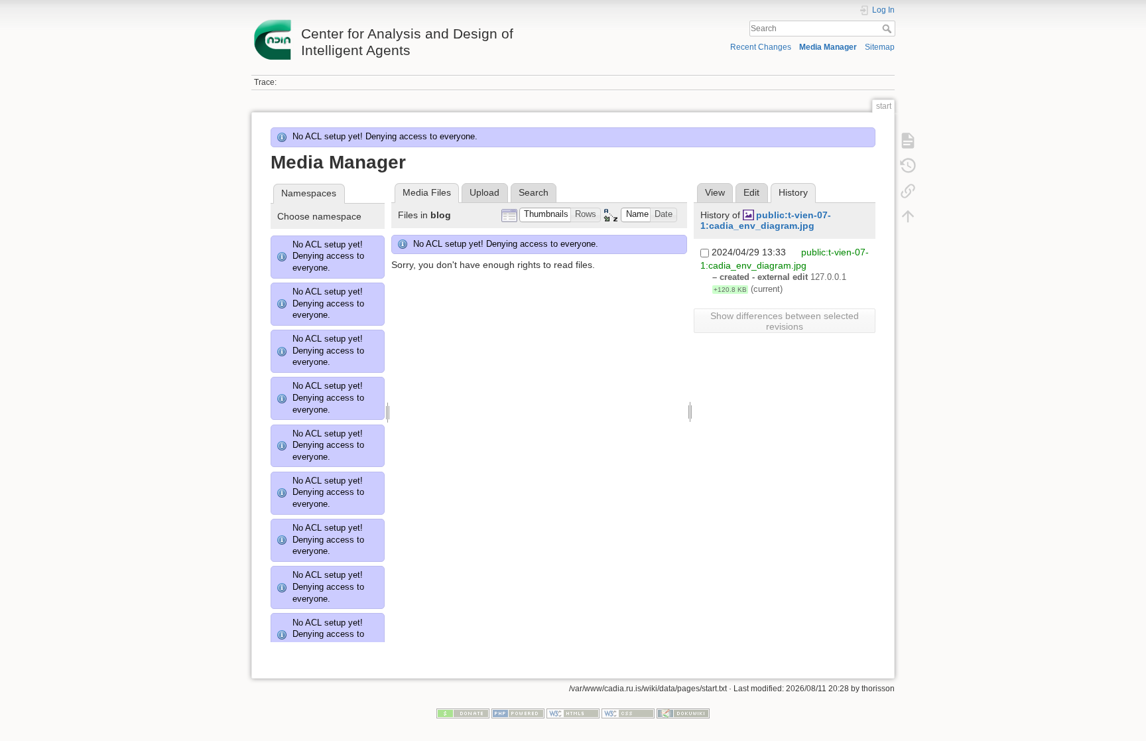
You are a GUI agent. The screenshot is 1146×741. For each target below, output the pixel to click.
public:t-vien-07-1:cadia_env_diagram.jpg (765, 221)
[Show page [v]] (908, 140)
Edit (751, 192)
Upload (484, 192)
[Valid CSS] (628, 712)
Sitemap (880, 47)
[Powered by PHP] (517, 712)
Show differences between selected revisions (784, 321)
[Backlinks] (908, 191)
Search (888, 28)
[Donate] (462, 712)
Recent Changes (760, 47)
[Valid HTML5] (573, 712)
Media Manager (828, 47)
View (715, 192)
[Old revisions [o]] (908, 165)
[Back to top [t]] (908, 216)
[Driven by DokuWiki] (683, 712)
